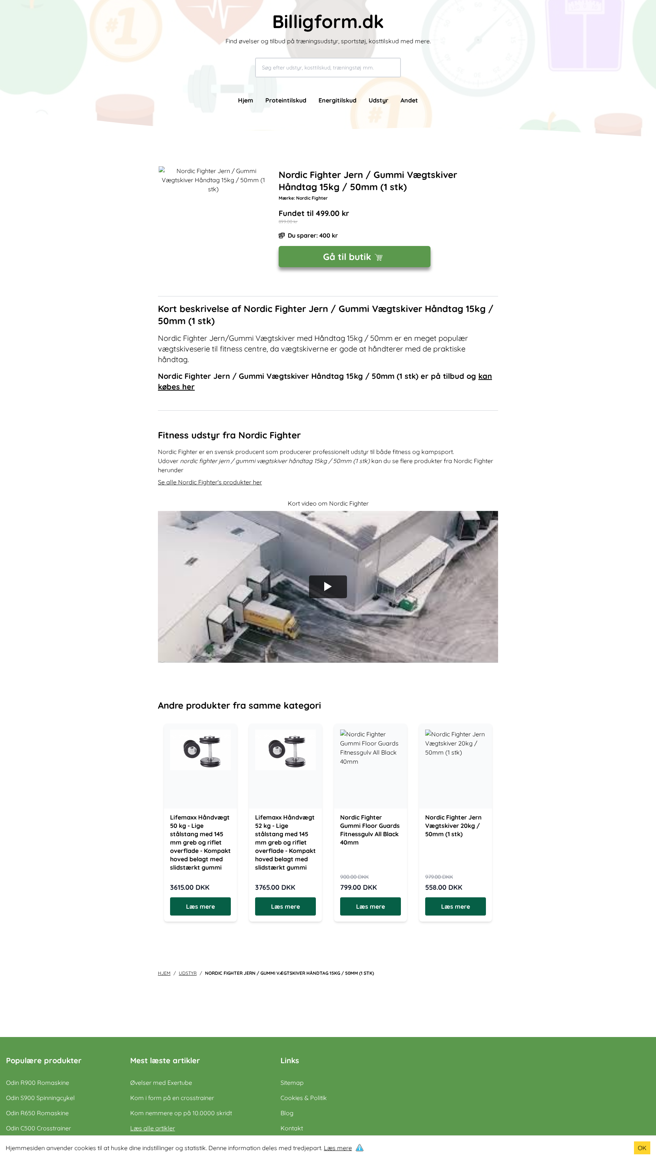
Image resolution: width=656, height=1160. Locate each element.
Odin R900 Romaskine (37, 1082)
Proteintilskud (285, 100)
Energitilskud (337, 100)
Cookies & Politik (304, 1098)
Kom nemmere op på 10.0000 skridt (181, 1113)
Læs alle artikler (152, 1128)
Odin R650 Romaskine (37, 1113)
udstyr (188, 973)
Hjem (245, 100)
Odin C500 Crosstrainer (38, 1128)
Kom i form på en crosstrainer (172, 1098)
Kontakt (292, 1128)
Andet (409, 100)
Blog (287, 1113)
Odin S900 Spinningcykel (40, 1098)
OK (642, 1148)
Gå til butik (347, 256)
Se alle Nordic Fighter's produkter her (210, 482)
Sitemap (292, 1082)
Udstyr (378, 100)
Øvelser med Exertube (161, 1082)
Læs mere (338, 1148)
